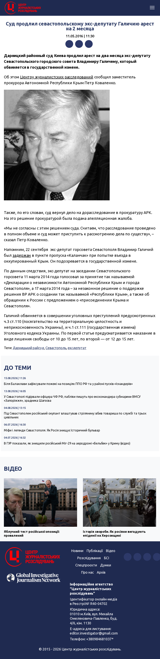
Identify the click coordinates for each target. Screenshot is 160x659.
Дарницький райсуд (28, 348)
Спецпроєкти (86, 565)
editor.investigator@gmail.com (94, 633)
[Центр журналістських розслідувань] (22, 8)
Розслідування (89, 558)
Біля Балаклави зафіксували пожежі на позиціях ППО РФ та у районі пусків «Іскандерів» (68, 384)
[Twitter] (79, 44)
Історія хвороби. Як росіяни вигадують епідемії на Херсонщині (114, 533)
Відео (13, 468)
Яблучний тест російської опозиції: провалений (32, 533)
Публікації (94, 551)
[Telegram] (89, 44)
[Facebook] (69, 44)
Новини (77, 551)
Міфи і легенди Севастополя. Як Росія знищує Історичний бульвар (52, 430)
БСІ (106, 558)
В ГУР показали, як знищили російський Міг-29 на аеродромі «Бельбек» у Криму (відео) (67, 443)
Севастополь (55, 348)
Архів (101, 572)
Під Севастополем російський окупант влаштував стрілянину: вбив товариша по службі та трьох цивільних (75, 415)
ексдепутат (77, 348)
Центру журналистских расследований (56, 77)
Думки (105, 565)
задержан (21, 255)
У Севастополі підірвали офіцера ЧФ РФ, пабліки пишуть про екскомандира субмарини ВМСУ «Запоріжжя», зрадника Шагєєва (72, 398)
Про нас (87, 572)
